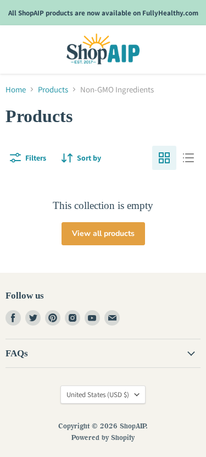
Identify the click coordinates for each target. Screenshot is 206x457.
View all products (103, 233)
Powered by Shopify (103, 437)
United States (97, 394)
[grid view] (164, 158)
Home (15, 89)
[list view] (188, 158)
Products (53, 89)
